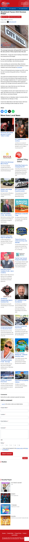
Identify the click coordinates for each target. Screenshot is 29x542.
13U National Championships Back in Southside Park (6, 300)
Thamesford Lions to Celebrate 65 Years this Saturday (21, 241)
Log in (3, 404)
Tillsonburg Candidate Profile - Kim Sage (6, 360)
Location (3, 414)
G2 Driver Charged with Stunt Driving (21, 326)
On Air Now (24, 3)
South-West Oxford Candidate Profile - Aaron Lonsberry (7, 271)
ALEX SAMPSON (14, 495)
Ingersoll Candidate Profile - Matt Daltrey (6, 214)
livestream (19, 67)
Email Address (4, 421)
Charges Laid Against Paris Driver (6, 380)
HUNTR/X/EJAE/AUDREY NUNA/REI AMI (19, 518)
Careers (4, 533)
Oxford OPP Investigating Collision (21, 381)
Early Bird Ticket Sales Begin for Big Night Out (6, 236)
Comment (3, 428)
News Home (5, 16)
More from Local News (16, 16)
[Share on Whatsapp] (13, 111)
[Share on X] (9, 111)
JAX (12, 484)
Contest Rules (10, 533)
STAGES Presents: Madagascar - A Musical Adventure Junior (21, 354)
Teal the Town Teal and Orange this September (21, 258)
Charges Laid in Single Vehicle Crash (6, 190)
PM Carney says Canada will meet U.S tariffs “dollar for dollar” (7, 134)
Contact (24, 533)
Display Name (4, 407)
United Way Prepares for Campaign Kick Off (21, 166)
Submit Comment (7, 453)
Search (25, 458)
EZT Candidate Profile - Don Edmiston (21, 301)
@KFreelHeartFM (12, 21)
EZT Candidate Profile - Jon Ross (21, 140)
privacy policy (20, 448)
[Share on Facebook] (2, 111)
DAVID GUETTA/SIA (15, 506)
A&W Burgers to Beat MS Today (21, 214)
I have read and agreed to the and (15, 449)
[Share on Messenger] (5, 111)
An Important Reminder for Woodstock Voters (6, 327)
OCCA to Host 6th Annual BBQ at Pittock (7, 162)
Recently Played (6, 480)
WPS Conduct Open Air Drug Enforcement (21, 190)
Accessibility (14, 535)
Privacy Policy (18, 533)
